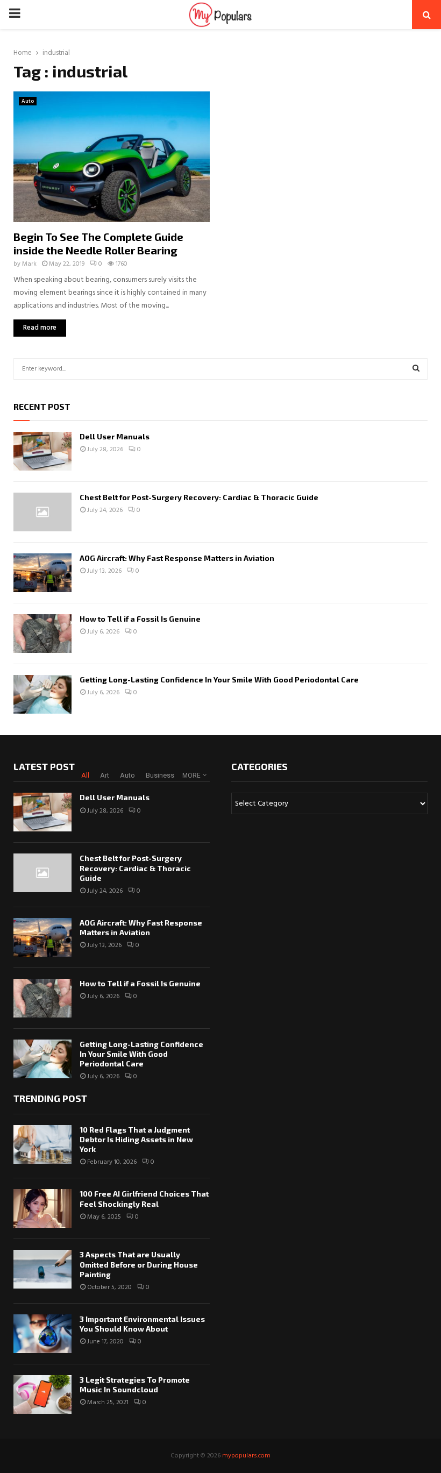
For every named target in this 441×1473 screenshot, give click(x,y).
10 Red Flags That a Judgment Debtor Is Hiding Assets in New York (136, 1139)
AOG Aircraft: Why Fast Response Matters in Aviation (177, 558)
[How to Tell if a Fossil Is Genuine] (42, 633)
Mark (29, 264)
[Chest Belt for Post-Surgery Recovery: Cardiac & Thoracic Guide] (42, 512)
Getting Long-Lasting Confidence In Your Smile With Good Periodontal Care (219, 679)
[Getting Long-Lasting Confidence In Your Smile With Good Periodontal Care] (42, 694)
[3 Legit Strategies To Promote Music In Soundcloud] (42, 1394)
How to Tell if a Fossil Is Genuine (140, 618)
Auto (28, 101)
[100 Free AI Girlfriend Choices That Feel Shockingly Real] (42, 1208)
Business (160, 775)
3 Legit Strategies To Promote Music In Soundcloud (135, 1384)
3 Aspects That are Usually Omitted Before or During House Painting (139, 1264)
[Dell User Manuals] (42, 451)
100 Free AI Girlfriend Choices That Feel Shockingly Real (144, 1198)
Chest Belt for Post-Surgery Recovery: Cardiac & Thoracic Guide (199, 497)
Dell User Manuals (115, 436)
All (85, 775)
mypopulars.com (246, 1455)
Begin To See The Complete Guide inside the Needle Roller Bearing (98, 243)
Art (104, 775)
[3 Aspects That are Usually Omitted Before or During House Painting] (42, 1269)
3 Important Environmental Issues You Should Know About (142, 1323)
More (191, 775)
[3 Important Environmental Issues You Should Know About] (42, 1333)
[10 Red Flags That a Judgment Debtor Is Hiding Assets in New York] (42, 1144)
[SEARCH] (416, 369)
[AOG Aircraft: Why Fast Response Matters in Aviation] (42, 572)
